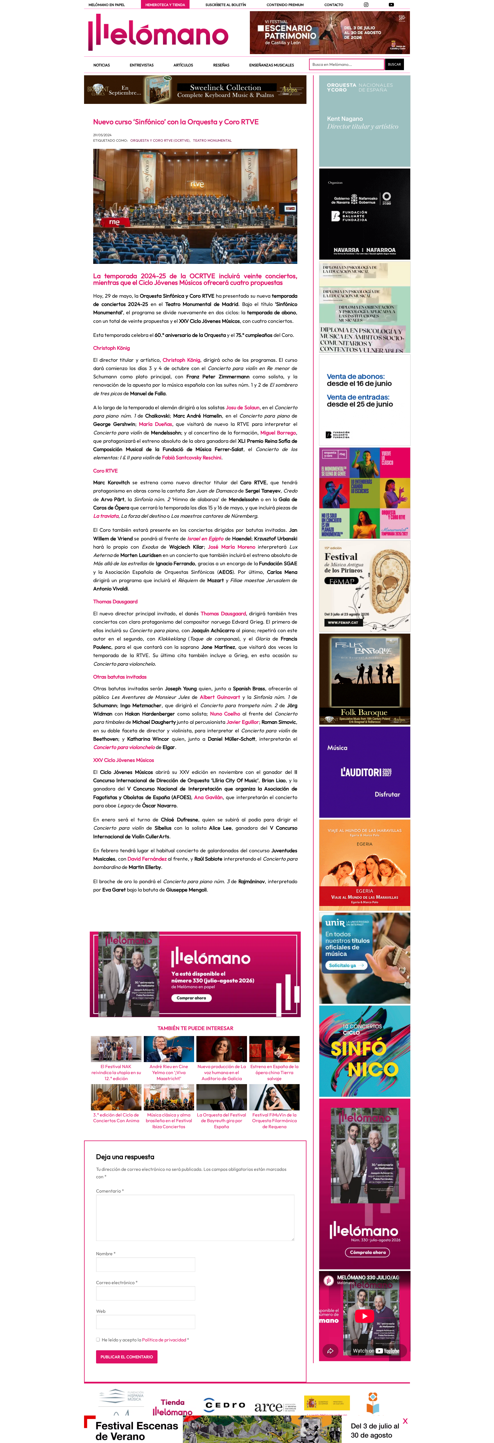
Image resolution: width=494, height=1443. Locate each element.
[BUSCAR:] (347, 64)
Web (100, 1311)
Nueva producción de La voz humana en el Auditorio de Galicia (222, 1072)
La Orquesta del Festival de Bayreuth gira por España (221, 1121)
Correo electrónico (117, 1282)
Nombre (106, 1253)
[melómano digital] (365, 121)
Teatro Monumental (212, 140)
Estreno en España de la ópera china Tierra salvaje (274, 1072)
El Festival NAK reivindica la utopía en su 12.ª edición (116, 1072)
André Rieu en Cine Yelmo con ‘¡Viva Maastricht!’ (169, 1072)
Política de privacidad (164, 1340)
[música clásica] (365, 958)
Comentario (110, 1191)
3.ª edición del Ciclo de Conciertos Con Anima (116, 1118)
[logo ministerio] (327, 1403)
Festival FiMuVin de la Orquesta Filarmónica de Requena (274, 1121)
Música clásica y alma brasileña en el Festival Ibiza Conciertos (169, 1121)
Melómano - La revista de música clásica (158, 32)
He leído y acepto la (145, 1340)
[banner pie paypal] (247, 1429)
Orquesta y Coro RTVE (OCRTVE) (160, 140)
